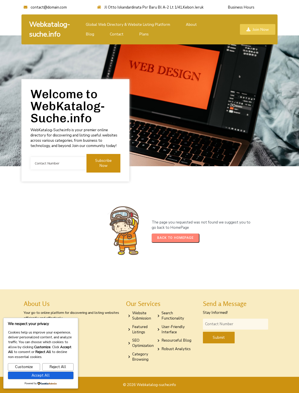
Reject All (57, 366)
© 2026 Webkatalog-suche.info (149, 384)
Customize (24, 366)
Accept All (41, 375)
